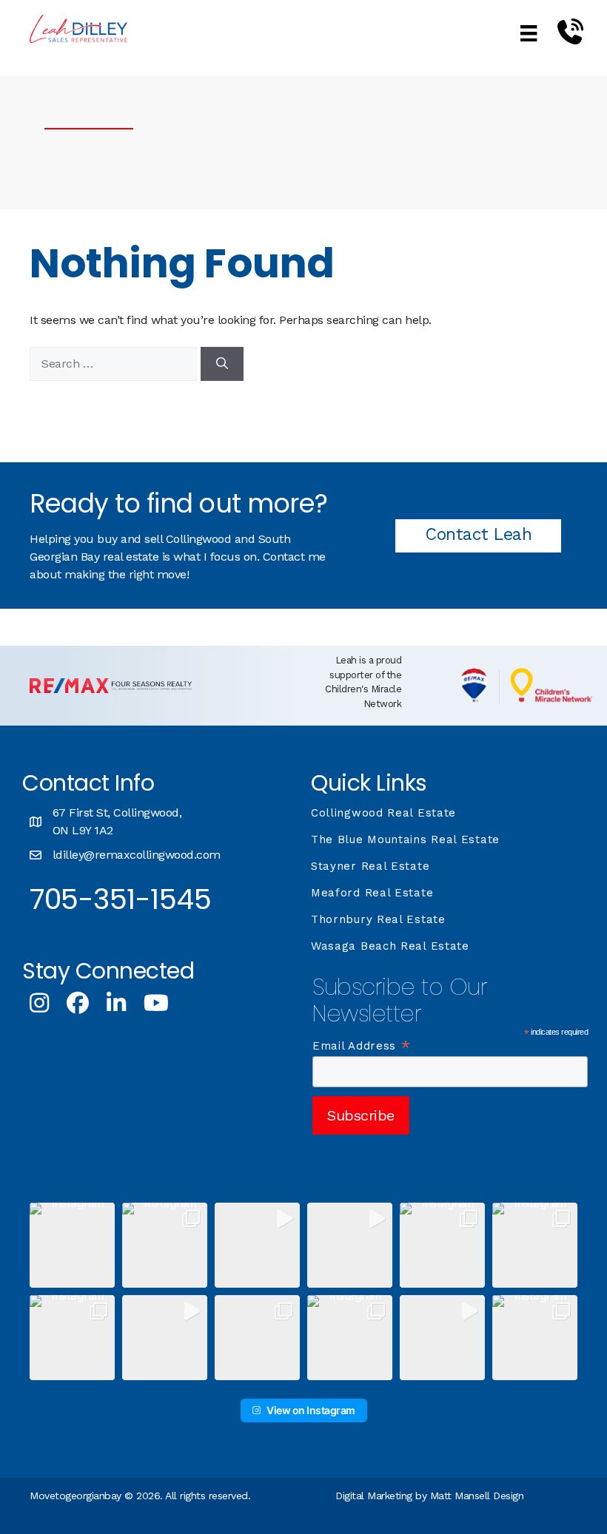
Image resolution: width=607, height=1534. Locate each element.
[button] (72, 1245)
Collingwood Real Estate (383, 813)
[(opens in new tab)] (111, 689)
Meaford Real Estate (372, 892)
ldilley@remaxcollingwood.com (137, 855)
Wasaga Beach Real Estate (390, 946)
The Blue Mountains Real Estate (405, 839)
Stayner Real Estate (370, 866)
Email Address (362, 1046)
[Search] (222, 364)
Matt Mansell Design (477, 1495)
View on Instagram (310, 1410)
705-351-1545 (120, 899)
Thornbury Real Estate (378, 919)
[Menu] (529, 32)
